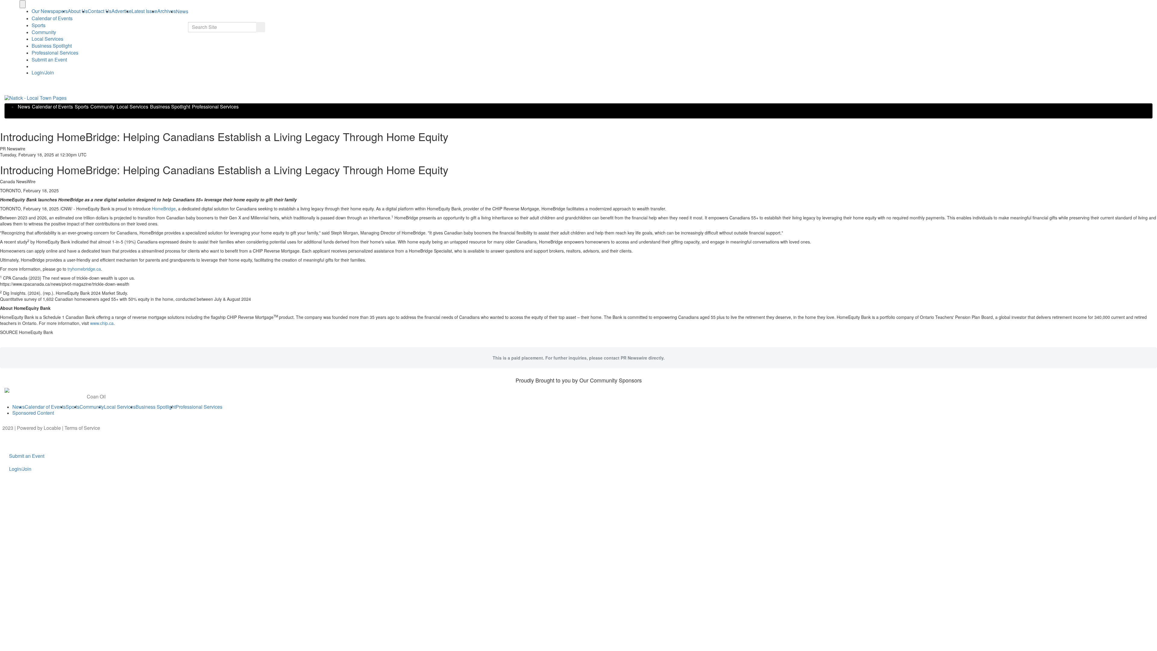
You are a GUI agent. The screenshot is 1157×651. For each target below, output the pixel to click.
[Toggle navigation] (23, 4)
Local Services (47, 38)
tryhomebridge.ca (84, 269)
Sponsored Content (33, 412)
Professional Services (55, 52)
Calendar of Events (52, 106)
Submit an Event (49, 59)
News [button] (182, 11)
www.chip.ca (102, 323)
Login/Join (43, 72)
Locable (52, 427)
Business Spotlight (52, 45)
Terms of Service (82, 427)
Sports (38, 25)
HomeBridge (164, 209)
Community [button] (44, 32)
